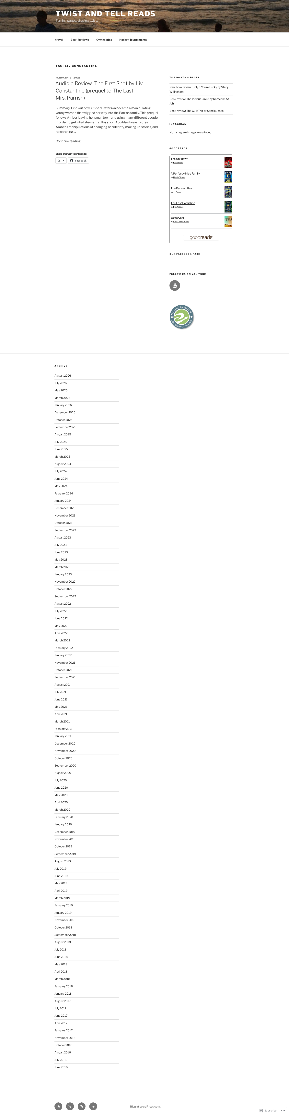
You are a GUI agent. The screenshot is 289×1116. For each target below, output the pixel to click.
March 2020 (62, 809)
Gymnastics (104, 39)
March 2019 (62, 898)
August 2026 (62, 375)
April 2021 (60, 714)
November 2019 (64, 839)
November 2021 (64, 662)
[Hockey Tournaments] (93, 1106)
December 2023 (64, 508)
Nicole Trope (179, 177)
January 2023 (63, 574)
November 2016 (64, 1037)
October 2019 (63, 846)
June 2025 (61, 449)
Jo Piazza (177, 192)
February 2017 (63, 1030)
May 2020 (61, 795)
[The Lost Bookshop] (228, 211)
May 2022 (60, 625)
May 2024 (60, 486)
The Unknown (179, 158)
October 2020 (63, 758)
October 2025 (63, 419)
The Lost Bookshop (183, 203)
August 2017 (62, 1001)
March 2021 (62, 721)
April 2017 (60, 1023)
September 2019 (65, 853)
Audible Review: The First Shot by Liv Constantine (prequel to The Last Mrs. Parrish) (99, 90)
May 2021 (60, 706)
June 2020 (61, 787)
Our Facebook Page (184, 254)
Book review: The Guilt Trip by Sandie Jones (196, 110)
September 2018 (65, 934)
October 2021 (63, 670)
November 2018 (64, 920)
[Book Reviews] (70, 1106)
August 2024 (62, 464)
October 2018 (63, 927)
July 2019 (60, 868)
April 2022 (60, 633)
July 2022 (60, 611)
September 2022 (65, 596)
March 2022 (62, 640)
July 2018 (60, 949)
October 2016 (63, 1045)
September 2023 (65, 530)
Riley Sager (178, 162)
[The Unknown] (228, 167)
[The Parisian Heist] (228, 196)
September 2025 (65, 427)
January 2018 (63, 993)
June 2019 (61, 876)
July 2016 (60, 1059)
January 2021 (62, 736)
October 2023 (63, 522)
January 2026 (63, 405)
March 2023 (62, 567)
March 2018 (62, 978)
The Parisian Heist (182, 188)
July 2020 (60, 780)
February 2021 (63, 728)
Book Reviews (80, 39)
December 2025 (64, 412)
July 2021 (60, 692)
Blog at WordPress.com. (145, 1106)
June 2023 (61, 552)
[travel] (58, 1106)
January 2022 (63, 655)
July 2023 (60, 544)
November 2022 (64, 581)
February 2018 (63, 986)
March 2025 (62, 456)
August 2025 (62, 434)
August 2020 (62, 772)
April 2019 (60, 890)
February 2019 (63, 905)
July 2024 (60, 471)
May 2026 (60, 390)
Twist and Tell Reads (106, 13)
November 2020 (65, 750)
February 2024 (63, 493)
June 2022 (61, 618)
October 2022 (63, 589)
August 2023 (62, 537)
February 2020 (63, 817)
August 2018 (62, 942)
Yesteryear (177, 217)
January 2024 (63, 500)
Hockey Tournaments (133, 39)
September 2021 (65, 677)
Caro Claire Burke (181, 221)
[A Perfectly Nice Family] (228, 182)
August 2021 (62, 684)
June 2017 (60, 1015)
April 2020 (61, 802)
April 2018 (60, 971)
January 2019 (63, 912)
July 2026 (60, 383)
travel (59, 39)
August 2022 (62, 603)
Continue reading (68, 141)
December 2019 (64, 831)
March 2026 (62, 397)
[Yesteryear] (228, 226)
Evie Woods (178, 207)
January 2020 (63, 824)
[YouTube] (174, 285)
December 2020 (64, 743)
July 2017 (60, 1008)
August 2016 (62, 1052)
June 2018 (61, 956)
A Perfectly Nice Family (185, 173)
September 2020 (65, 765)
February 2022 (63, 647)
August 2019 (62, 861)
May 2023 (60, 559)
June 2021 (60, 699)
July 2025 (60, 441)
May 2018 (60, 964)
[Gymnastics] (82, 1106)
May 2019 (60, 883)
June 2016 (61, 1067)
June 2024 (61, 478)
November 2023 (64, 515)
